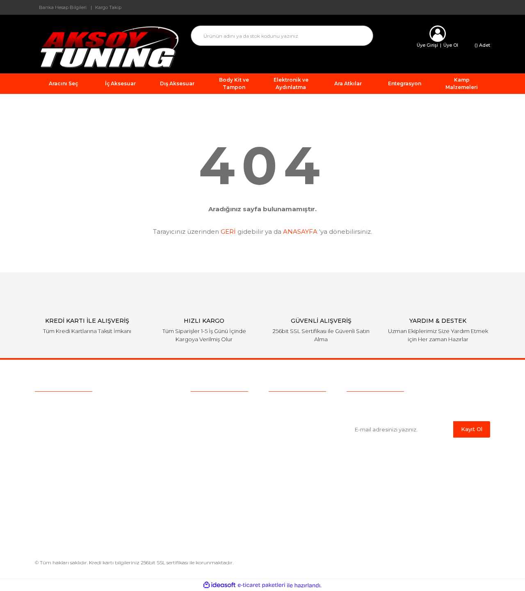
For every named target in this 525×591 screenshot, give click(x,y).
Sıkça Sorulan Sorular (221, 428)
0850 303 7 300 (86, 405)
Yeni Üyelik (206, 454)
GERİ (228, 231)
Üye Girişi (427, 45)
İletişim (201, 466)
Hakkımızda (207, 403)
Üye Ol (450, 45)
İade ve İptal (286, 441)
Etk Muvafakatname (297, 479)
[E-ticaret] (261, 585)
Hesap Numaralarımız (299, 466)
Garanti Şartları (289, 454)
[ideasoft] (219, 585)
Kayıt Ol (471, 429)
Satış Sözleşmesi (292, 403)
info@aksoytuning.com (87, 421)
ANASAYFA (300, 231)
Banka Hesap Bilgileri (63, 7)
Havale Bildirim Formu (300, 513)
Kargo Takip (108, 7)
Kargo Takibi (208, 441)
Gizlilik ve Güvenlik (294, 428)
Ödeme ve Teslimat (296, 416)
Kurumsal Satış (212, 416)
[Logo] (106, 46)
